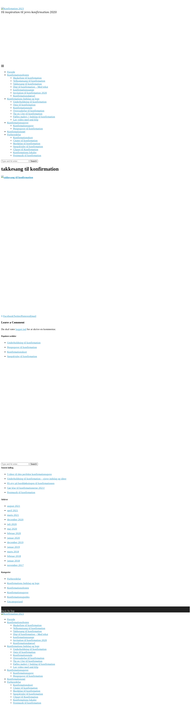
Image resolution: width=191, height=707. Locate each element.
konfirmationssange (23, 89)
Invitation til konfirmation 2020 (30, 92)
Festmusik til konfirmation (27, 155)
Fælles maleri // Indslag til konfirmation (34, 116)
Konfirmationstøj (16, 131)
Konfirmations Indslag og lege (23, 98)
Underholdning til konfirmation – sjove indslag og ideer (36, 478)
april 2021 (12, 510)
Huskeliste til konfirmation (27, 78)
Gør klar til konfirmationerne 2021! (26, 488)
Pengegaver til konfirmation (28, 128)
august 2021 (13, 506)
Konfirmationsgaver (18, 122)
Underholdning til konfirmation (30, 101)
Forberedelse (14, 134)
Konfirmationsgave (23, 125)
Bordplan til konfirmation (26, 143)
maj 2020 (12, 528)
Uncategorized (15, 601)
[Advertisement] (95, 42)
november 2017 (15, 565)
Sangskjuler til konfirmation (28, 146)
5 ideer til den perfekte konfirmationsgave (29, 474)
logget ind (21, 329)
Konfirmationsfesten (18, 75)
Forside (11, 72)
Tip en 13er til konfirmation (27, 113)
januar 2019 (13, 547)
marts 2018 (13, 551)
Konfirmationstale (22, 107)
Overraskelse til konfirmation (28, 110)
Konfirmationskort (23, 137)
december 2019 (15, 542)
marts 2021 (13, 515)
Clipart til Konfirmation (25, 149)
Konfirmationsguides (18, 597)
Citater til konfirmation (25, 140)
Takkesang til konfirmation (27, 83)
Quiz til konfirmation (24, 104)
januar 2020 (13, 538)
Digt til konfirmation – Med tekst (30, 86)
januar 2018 (13, 560)
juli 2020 (12, 524)
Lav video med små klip (25, 119)
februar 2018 (14, 556)
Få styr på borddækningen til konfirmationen (30, 483)
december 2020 (15, 519)
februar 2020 (14, 533)
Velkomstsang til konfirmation (29, 81)
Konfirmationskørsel (24, 95)
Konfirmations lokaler (25, 152)
